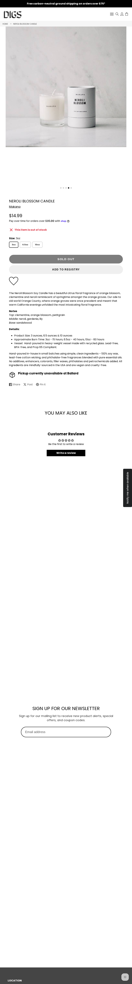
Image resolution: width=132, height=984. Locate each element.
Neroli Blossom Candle (25, 24)
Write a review (66, 453)
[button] (60, 188)
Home (5, 24)
